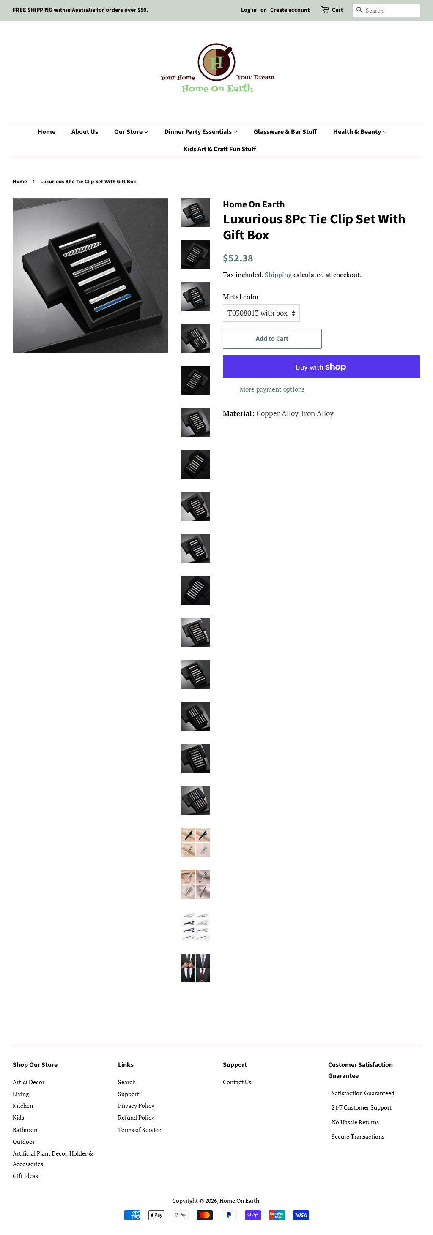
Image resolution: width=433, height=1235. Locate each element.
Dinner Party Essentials (198, 131)
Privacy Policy (136, 1106)
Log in (249, 10)
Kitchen (23, 1106)
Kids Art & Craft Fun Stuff (220, 149)
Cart (337, 10)
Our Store (129, 131)
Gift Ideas (25, 1176)
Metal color (241, 297)
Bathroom (26, 1130)
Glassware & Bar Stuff (285, 131)
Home (46, 131)
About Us (84, 131)
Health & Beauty (357, 131)
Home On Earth (239, 1201)
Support (128, 1094)
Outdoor (24, 1141)
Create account (290, 10)
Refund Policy (136, 1117)
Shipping (278, 274)
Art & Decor (28, 1082)
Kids (18, 1117)
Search (127, 1082)
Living (21, 1094)
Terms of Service (139, 1130)
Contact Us (237, 1082)
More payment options (272, 389)
